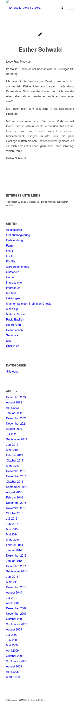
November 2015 (16, 508)
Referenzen (13, 324)
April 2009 (12, 650)
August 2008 (14, 666)
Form (9, 245)
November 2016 (16, 476)
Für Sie (10, 261)
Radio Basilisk (15, 319)
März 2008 (13, 677)
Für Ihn (10, 256)
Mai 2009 (12, 645)
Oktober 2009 (14, 619)
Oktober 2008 (14, 656)
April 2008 (12, 671)
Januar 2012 (14, 561)
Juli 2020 (11, 434)
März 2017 (13, 465)
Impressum (13, 288)
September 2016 (16, 487)
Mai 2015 (12, 529)
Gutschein (12, 272)
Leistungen (13, 298)
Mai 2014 (12, 534)
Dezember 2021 (16, 418)
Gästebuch (13, 371)
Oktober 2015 (14, 513)
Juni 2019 (12, 444)
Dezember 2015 (16, 502)
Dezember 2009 (16, 608)
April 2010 (12, 603)
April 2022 (12, 407)
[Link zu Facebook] (71, 700)
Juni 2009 (12, 640)
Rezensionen (14, 330)
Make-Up (12, 309)
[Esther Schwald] (40, 34)
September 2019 (16, 439)
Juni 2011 (12, 576)
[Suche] (59, 8)
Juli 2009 (11, 634)
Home (10, 277)
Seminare (12, 335)
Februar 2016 (14, 497)
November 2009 (16, 613)
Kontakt (11, 293)
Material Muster (16, 314)
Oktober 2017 (14, 460)
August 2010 (14, 592)
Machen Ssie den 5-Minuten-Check (28, 303)
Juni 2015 (12, 524)
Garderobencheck (17, 266)
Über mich (12, 346)
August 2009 (14, 629)
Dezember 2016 (16, 471)
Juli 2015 (11, 518)
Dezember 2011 (16, 566)
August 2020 (14, 429)
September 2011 (16, 571)
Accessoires (14, 229)
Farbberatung (14, 240)
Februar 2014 (14, 545)
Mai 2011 (12, 582)
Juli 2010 (11, 597)
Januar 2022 (14, 413)
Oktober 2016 (14, 481)
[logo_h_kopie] (33, 8)
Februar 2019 (14, 455)
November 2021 (16, 423)
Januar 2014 (14, 550)
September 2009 (16, 624)
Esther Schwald (40, 49)
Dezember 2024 (16, 397)
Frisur (9, 251)
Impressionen (14, 282)
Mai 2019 (12, 450)
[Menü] (68, 8)
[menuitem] (59, 8)
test (8, 340)
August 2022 (14, 402)
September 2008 (16, 661)
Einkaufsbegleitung (18, 235)
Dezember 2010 (16, 587)
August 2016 (14, 492)
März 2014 (13, 539)
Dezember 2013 (16, 555)
